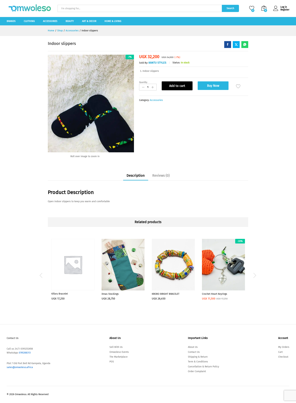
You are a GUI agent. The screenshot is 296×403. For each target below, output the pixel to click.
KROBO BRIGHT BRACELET (165, 293)
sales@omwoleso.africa (20, 367)
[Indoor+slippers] (236, 44)
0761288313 (24, 352)
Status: (176, 62)
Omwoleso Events (119, 352)
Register (284, 9)
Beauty (70, 21)
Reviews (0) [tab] (161, 175)
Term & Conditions (198, 361)
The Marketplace (118, 356)
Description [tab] (136, 175)
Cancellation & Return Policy (203, 366)
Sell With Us (116, 347)
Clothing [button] (29, 21)
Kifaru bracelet (59, 293)
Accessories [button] (50, 21)
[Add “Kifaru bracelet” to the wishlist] (73, 288)
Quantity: (143, 82)
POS (111, 361)
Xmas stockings (110, 293)
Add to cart (177, 86)
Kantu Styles (157, 62)
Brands (11, 21)
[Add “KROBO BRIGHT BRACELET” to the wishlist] (173, 288)
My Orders (283, 347)
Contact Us (194, 352)
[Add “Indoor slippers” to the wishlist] (238, 86)
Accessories (156, 100)
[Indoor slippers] (227, 44)
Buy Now (213, 86)
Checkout (283, 356)
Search (230, 8)
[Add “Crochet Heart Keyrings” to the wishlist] (223, 288)
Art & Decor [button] (89, 21)
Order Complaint (197, 371)
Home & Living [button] (112, 21)
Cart (280, 352)
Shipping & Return (198, 356)
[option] (73, 274)
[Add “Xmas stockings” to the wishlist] (123, 288)
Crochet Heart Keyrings (214, 293)
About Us (193, 347)
